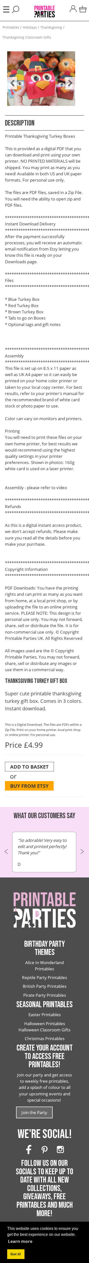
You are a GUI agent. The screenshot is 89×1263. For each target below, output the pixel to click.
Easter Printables (44, 1014)
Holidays (30, 27)
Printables (10, 27)
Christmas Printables (45, 1038)
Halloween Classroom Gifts (44, 1030)
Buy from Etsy (29, 785)
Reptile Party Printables (44, 977)
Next (67, 79)
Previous (9, 79)
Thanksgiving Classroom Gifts (26, 37)
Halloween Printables (44, 1023)
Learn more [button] (20, 1241)
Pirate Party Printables (44, 995)
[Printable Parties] (44, 9)
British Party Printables (45, 986)
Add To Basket (29, 766)
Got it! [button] (15, 1254)
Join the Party (34, 1112)
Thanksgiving (51, 27)
